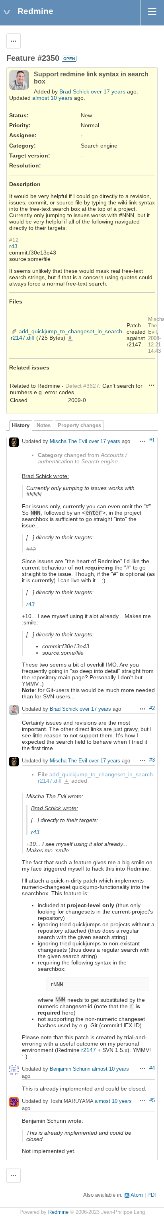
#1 (152, 440)
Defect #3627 (82, 386)
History (20, 425)
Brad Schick (74, 91)
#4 (152, 1068)
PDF (152, 1195)
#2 (152, 708)
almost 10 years (52, 98)
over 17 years (108, 91)
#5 (152, 1100)
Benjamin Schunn (70, 1069)
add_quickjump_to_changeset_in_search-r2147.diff (70, 338)
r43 (13, 246)
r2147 (88, 1050)
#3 (152, 760)
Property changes (79, 425)
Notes (44, 425)
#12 (14, 240)
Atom (137, 1195)
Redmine (58, 1212)
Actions (151, 385)
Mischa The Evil (68, 442)
